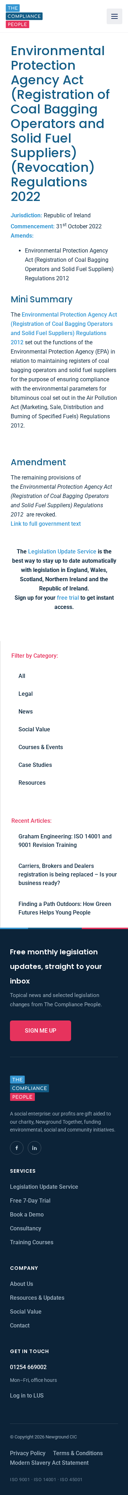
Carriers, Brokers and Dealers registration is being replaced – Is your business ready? (67, 874)
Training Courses (31, 1242)
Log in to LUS (27, 1395)
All (21, 676)
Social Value (34, 729)
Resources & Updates (37, 1297)
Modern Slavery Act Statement (49, 1462)
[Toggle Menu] (114, 16)
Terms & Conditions (78, 1453)
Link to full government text (46, 523)
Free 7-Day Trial (30, 1200)
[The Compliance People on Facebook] (16, 1148)
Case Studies (35, 765)
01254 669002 (28, 1367)
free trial (68, 597)
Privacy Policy (28, 1453)
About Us (21, 1284)
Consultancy (25, 1228)
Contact (20, 1325)
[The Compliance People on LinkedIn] (34, 1148)
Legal (25, 693)
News (25, 711)
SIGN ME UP (40, 1030)
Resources (32, 782)
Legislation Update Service (62, 551)
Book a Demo (27, 1214)
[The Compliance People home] (24, 16)
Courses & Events (40, 747)
